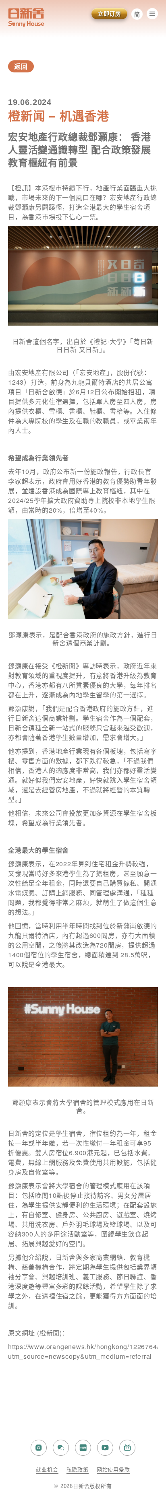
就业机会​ (47, 1470)
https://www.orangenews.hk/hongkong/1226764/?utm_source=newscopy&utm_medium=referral (85, 1351)
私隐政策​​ (77, 1470)
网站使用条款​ (113, 1470)
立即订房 (109, 13)
